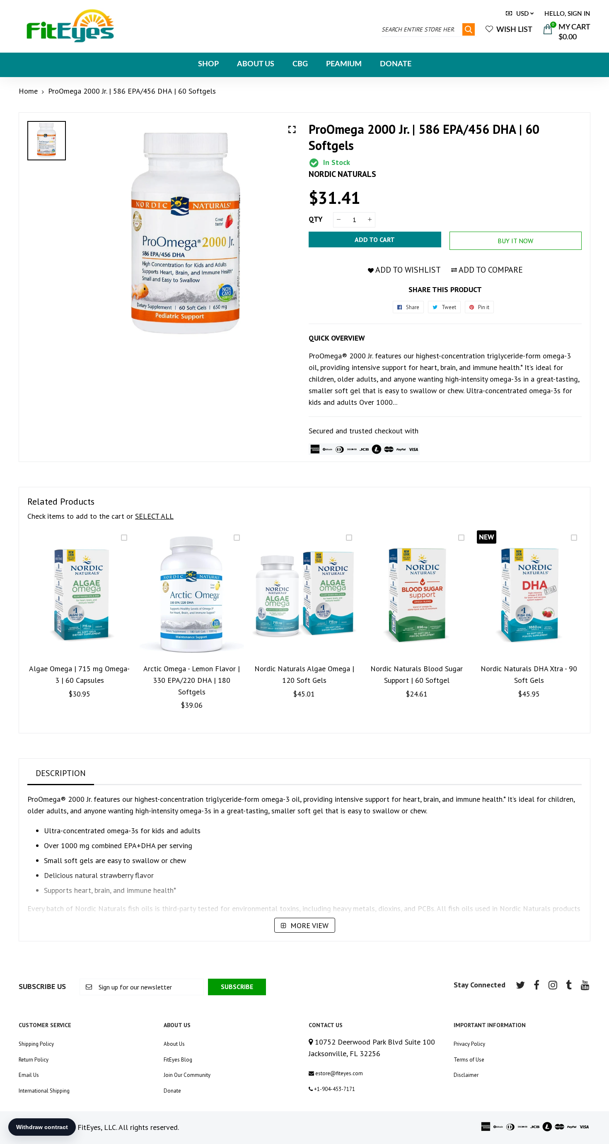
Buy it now (515, 241)
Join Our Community (187, 1075)
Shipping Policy (36, 1043)
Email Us (29, 1075)
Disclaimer (466, 1075)
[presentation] (35, 627)
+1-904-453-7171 (334, 1089)
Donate (172, 1090)
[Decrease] (339, 220)
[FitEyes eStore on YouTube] (585, 985)
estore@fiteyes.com (338, 1073)
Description (61, 773)
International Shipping (44, 1090)
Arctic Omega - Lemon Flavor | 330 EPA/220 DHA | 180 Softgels (191, 680)
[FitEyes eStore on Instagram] (552, 985)
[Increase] (370, 220)
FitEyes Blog (178, 1059)
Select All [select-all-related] (154, 516)
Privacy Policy (469, 1043)
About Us (174, 1043)
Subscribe (237, 986)
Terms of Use (469, 1059)
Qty (316, 219)
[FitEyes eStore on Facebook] (536, 985)
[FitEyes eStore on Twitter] (520, 985)
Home (28, 91)
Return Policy (33, 1059)
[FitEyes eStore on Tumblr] (568, 985)
